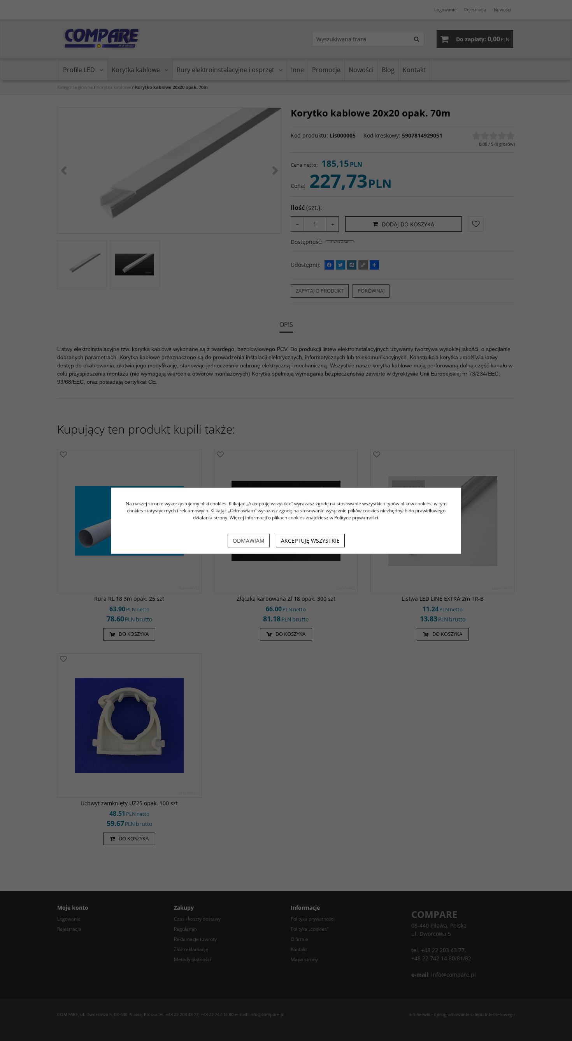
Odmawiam (249, 540)
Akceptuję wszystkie (310, 540)
